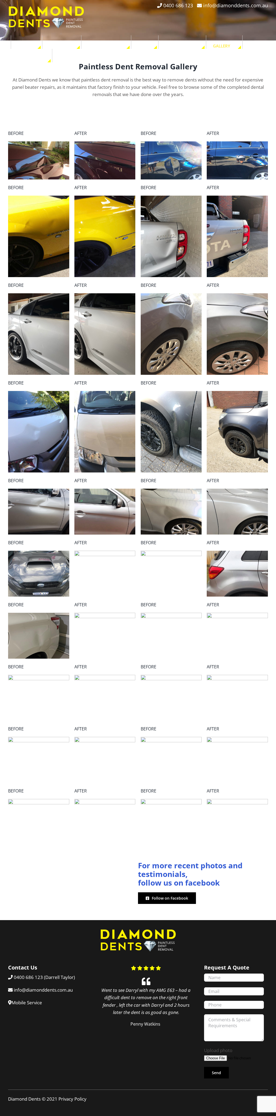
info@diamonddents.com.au (235, 5)
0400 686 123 (178, 5)
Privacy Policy (72, 1099)
